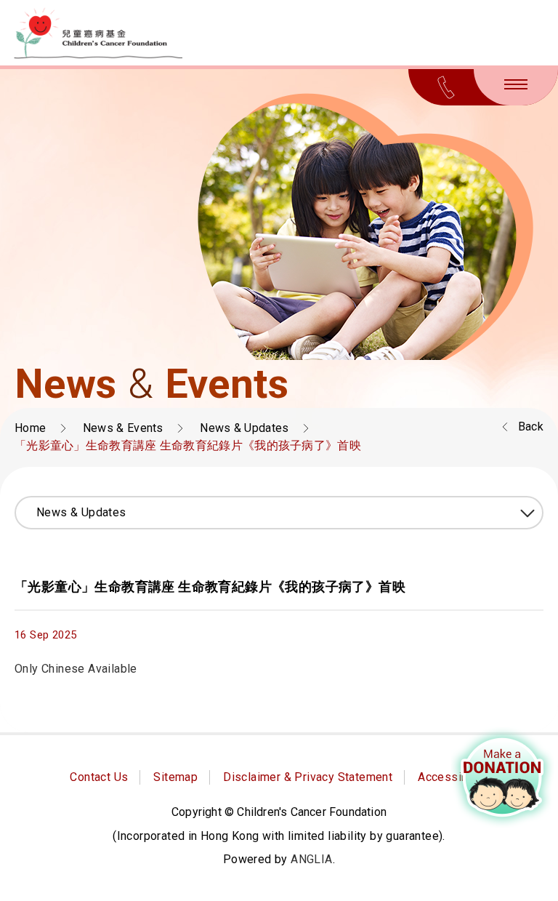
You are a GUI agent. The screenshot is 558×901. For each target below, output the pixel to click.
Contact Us (99, 777)
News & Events (123, 428)
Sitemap (175, 777)
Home (30, 428)
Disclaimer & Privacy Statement (307, 777)
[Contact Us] (446, 87)
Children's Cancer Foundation (98, 33)
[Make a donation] (502, 777)
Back (530, 426)
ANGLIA (311, 859)
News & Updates (244, 428)
